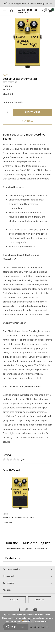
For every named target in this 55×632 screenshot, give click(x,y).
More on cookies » (41, 627)
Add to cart (32, 112)
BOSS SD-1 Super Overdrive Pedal (18, 517)
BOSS (6, 75)
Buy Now (27, 121)
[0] (50, 11)
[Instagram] (27, 610)
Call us (14, 599)
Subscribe (43, 558)
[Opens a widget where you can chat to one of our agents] (11, 627)
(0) (16, 82)
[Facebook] (19, 610)
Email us (39, 599)
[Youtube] (35, 610)
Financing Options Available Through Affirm (30, 3)
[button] (4, 11)
